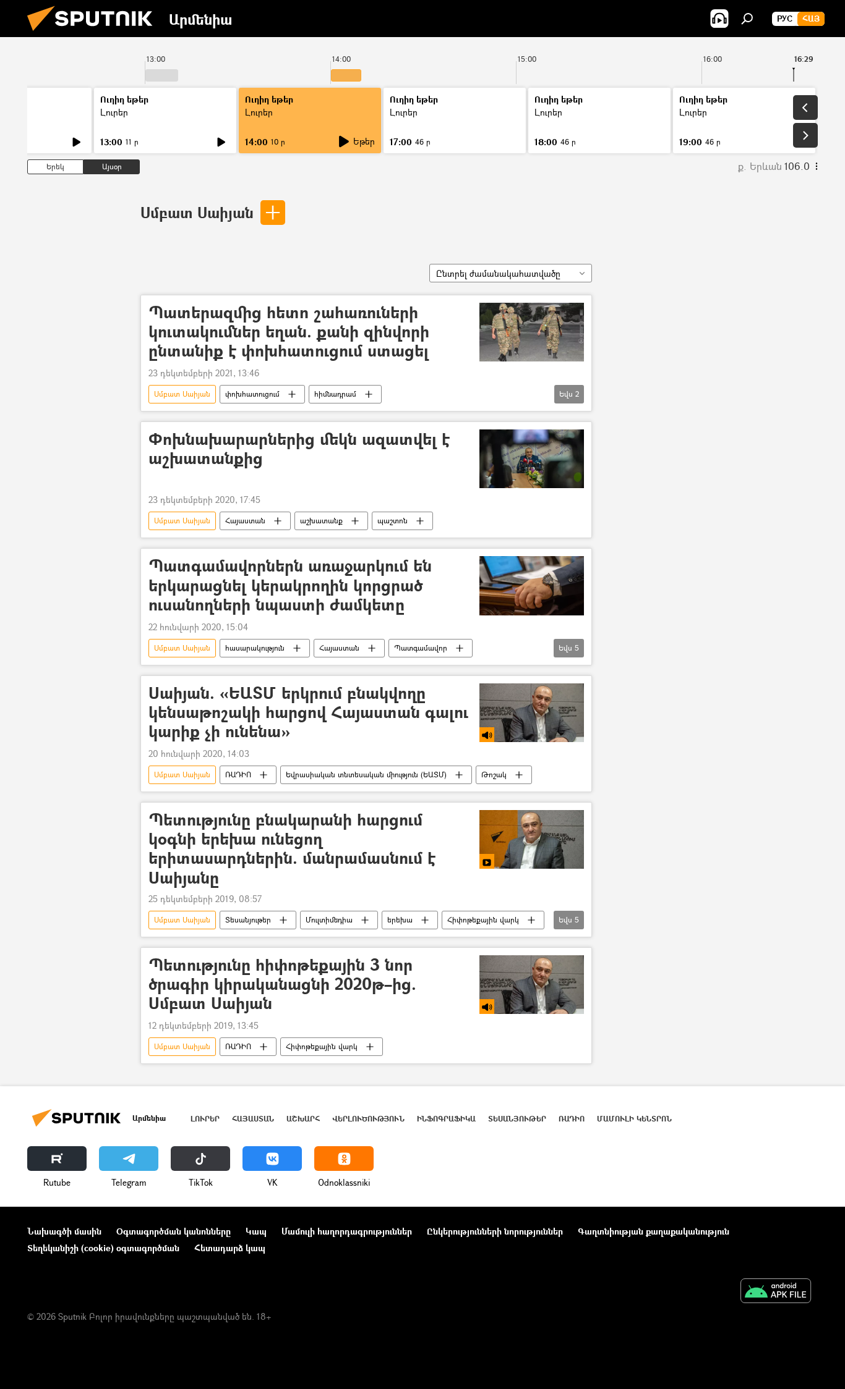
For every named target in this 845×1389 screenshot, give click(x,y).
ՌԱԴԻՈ (238, 774)
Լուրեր (114, 112)
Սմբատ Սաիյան (197, 212)
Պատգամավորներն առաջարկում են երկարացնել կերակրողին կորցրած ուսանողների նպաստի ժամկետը (290, 585)
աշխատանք (321, 520)
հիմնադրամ (335, 394)
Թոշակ (494, 774)
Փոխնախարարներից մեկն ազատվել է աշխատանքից (299, 449)
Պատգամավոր (420, 648)
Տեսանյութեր (248, 919)
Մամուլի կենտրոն (634, 1118)
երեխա (400, 919)
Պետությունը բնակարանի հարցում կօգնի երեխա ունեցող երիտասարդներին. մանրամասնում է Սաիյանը (291, 848)
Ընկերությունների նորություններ (495, 1231)
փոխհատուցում (252, 394)
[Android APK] (776, 1292)
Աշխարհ (303, 1118)
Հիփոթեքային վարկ (483, 919)
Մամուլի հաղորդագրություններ (346, 1231)
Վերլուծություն (368, 1118)
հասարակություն (255, 648)
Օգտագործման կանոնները (173, 1231)
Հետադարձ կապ (229, 1248)
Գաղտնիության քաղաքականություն (653, 1231)
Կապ (256, 1231)
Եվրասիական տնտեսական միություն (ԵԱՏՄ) (366, 774)
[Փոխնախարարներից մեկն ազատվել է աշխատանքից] (531, 458)
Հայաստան (245, 520)
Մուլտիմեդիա (329, 919)
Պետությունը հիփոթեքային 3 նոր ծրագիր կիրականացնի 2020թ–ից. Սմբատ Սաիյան (282, 984)
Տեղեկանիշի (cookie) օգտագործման (103, 1248)
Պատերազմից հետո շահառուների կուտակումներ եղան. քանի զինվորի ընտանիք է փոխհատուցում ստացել (288, 332)
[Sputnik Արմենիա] (94, 34)
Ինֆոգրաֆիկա (446, 1118)
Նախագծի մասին (64, 1231)
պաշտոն (392, 520)
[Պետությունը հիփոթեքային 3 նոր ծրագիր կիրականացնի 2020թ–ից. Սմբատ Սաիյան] (531, 984)
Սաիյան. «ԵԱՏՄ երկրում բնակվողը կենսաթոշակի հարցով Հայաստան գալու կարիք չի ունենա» (308, 712)
